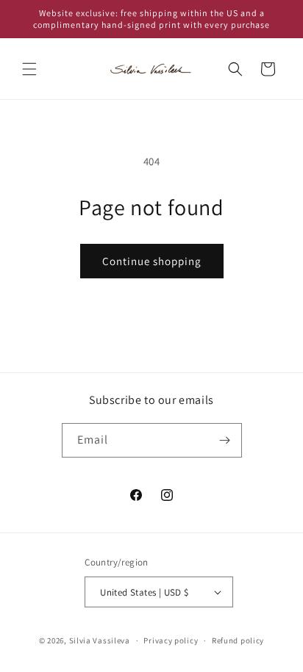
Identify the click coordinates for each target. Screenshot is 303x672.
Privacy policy (170, 640)
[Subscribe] (225, 440)
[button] (29, 69)
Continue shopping (152, 261)
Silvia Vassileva (99, 640)
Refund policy (238, 640)
